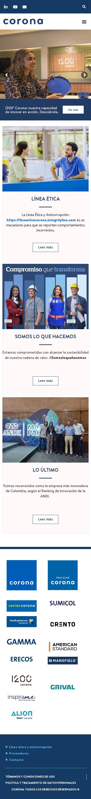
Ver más (73, 110)
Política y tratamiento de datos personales (41, 783)
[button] (84, 6)
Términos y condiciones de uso (30, 776)
